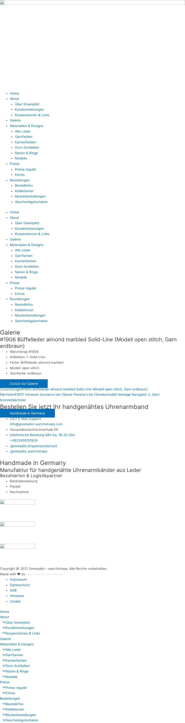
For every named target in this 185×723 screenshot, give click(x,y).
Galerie (15, 120)
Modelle (21, 158)
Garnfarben (24, 137)
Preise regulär (25, 169)
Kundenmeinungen (29, 109)
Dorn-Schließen (27, 147)
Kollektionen (24, 191)
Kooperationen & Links (32, 115)
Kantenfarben (25, 142)
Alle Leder (22, 131)
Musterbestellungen (30, 196)
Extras (20, 175)
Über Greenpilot (27, 104)
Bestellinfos (24, 185)
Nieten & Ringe (26, 153)
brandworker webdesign (44, 574)
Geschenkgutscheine (31, 202)
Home (14, 93)
